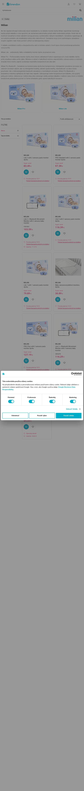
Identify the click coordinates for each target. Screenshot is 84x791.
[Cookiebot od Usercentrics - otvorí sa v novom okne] (73, 373)
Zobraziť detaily (72, 409)
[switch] (32, 401)
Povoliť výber (42, 415)
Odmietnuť (15, 415)
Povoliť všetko (69, 415)
